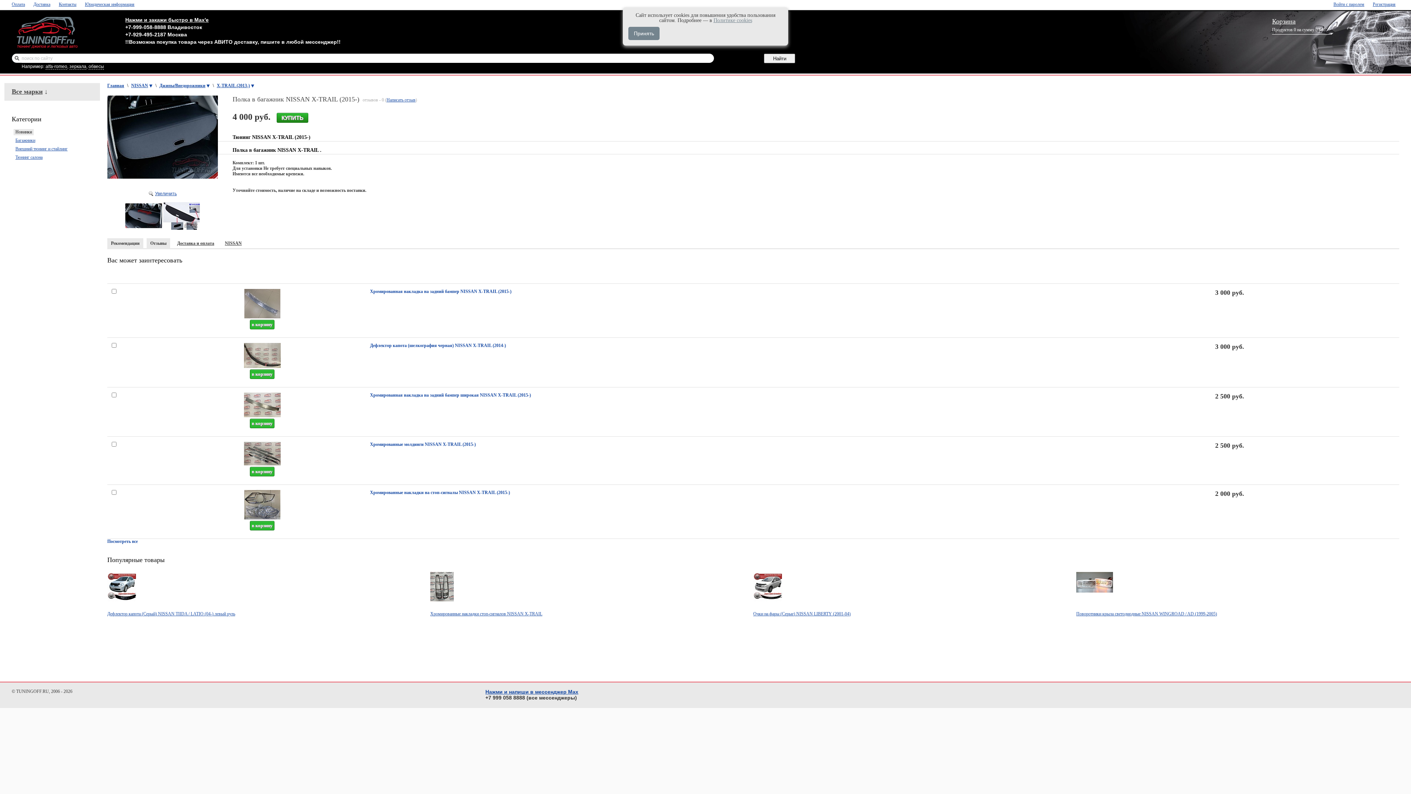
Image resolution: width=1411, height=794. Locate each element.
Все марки (27, 91)
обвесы (96, 66)
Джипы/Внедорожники (182, 85)
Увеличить (166, 193)
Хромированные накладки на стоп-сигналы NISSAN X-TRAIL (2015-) (440, 492)
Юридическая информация (109, 4)
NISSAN (139, 85)
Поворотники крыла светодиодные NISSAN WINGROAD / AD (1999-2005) (1146, 613)
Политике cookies (733, 20)
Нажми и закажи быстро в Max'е (167, 20)
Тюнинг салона (29, 157)
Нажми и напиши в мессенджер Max (531, 692)
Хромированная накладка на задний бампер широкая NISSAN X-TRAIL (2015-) (450, 395)
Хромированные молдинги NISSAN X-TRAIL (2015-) (423, 444)
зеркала (77, 66)
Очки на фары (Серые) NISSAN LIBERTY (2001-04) (802, 613)
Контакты (67, 4)
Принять (644, 33)
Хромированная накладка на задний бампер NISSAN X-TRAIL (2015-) (440, 291)
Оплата (18, 4)
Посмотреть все (122, 541)
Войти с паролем (1348, 4)
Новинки (23, 132)
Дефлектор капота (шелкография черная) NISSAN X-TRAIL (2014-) (438, 345)
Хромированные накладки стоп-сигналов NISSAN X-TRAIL (486, 613)
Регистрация (1384, 4)
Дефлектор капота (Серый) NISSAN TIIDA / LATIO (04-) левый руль (171, 613)
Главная (115, 85)
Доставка (41, 4)
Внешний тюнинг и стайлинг (41, 148)
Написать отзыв (401, 100)
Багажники (25, 140)
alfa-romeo (56, 66)
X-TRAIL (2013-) (233, 85)
